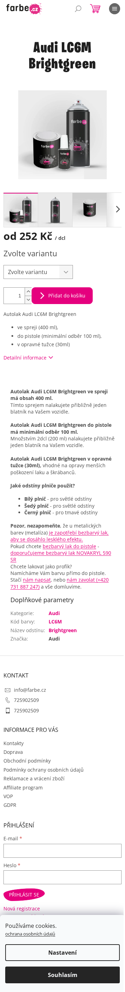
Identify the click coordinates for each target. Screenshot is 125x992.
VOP (8, 796)
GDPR (9, 805)
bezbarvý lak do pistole (69, 546)
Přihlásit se (24, 894)
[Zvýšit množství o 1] (28, 292)
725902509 (26, 700)
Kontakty (13, 743)
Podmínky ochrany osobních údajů (43, 769)
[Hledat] (78, 9)
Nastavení (62, 952)
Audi (54, 613)
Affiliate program (23, 787)
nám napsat (37, 579)
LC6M (55, 621)
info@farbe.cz (30, 690)
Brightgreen (63, 630)
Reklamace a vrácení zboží (34, 778)
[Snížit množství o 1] (28, 300)
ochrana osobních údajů (30, 934)
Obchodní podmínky (27, 760)
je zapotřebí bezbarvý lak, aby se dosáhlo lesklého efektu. (59, 536)
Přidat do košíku (66, 295)
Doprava (13, 752)
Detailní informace (25, 357)
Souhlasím (62, 975)
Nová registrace (21, 908)
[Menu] (115, 9)
